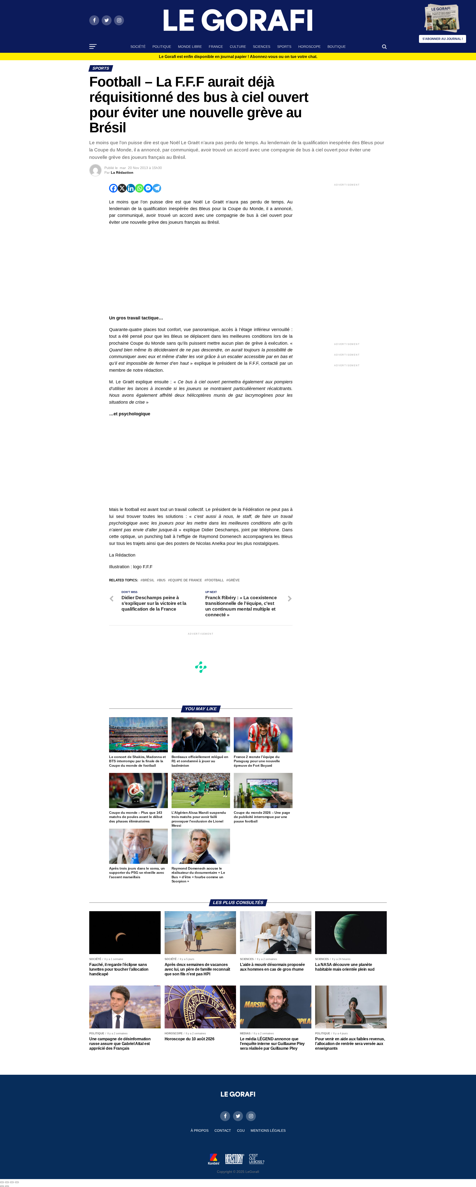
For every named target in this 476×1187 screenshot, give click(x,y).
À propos (199, 1130)
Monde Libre (190, 47)
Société (138, 47)
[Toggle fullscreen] (12, 1182)
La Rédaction (122, 172)
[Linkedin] (130, 188)
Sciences (261, 47)
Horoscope (309, 47)
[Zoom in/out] (17, 1182)
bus (162, 580)
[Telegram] (156, 188)
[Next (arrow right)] (7, 1186)
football (215, 580)
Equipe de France (186, 580)
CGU (241, 1130)
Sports (284, 47)
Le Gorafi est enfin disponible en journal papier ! (238, 57)
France (216, 47)
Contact (222, 1130)
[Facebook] (113, 188)
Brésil (148, 580)
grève (234, 580)
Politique (161, 47)
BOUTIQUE (336, 47)
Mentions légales (268, 1130)
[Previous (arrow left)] (2, 1186)
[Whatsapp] (139, 188)
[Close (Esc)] (2, 1182)
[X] (122, 188)
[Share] (7, 1182)
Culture (238, 47)
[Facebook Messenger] (148, 188)
